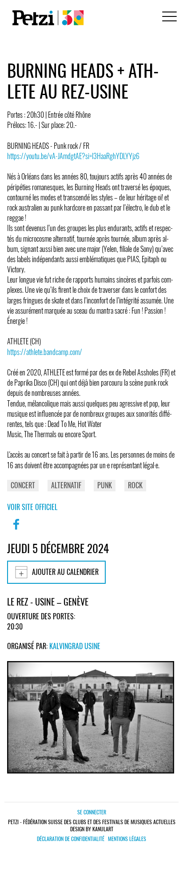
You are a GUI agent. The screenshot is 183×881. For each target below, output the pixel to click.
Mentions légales (127, 838)
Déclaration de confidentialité (70, 838)
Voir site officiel (32, 507)
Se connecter (91, 812)
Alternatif (66, 485)
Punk (104, 485)
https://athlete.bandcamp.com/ (44, 352)
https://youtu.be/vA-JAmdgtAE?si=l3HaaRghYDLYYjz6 (73, 156)
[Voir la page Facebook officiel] (16, 530)
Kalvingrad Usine (74, 646)
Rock (135, 485)
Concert (23, 485)
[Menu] (168, 17)
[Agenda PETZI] (46, 18)
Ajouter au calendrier (65, 571)
